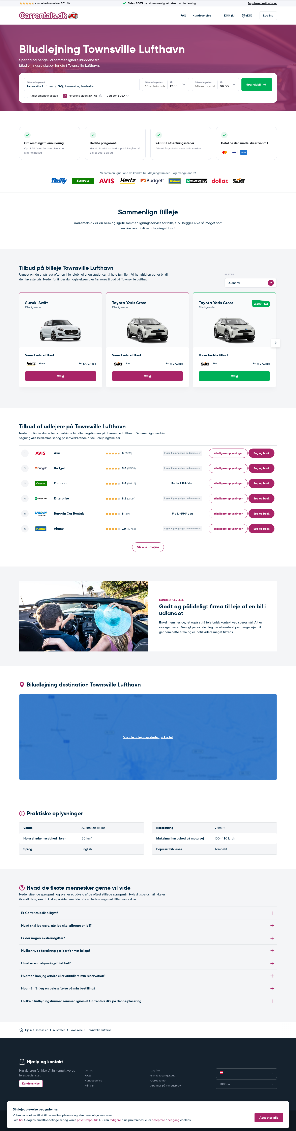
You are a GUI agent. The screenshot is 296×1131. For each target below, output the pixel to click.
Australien (59, 1030)
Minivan (89, 1085)
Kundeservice (202, 15)
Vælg (60, 376)
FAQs (88, 1075)
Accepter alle (268, 1117)
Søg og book (261, 453)
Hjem (28, 1030)
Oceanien (42, 1030)
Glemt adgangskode (162, 1075)
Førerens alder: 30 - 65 (82, 95)
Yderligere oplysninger (228, 453)
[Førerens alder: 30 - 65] (65, 96)
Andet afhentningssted (43, 95)
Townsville (76, 1030)
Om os (89, 1070)
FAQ (183, 15)
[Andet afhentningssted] (26, 96)
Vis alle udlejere (148, 547)
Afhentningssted (36, 82)
